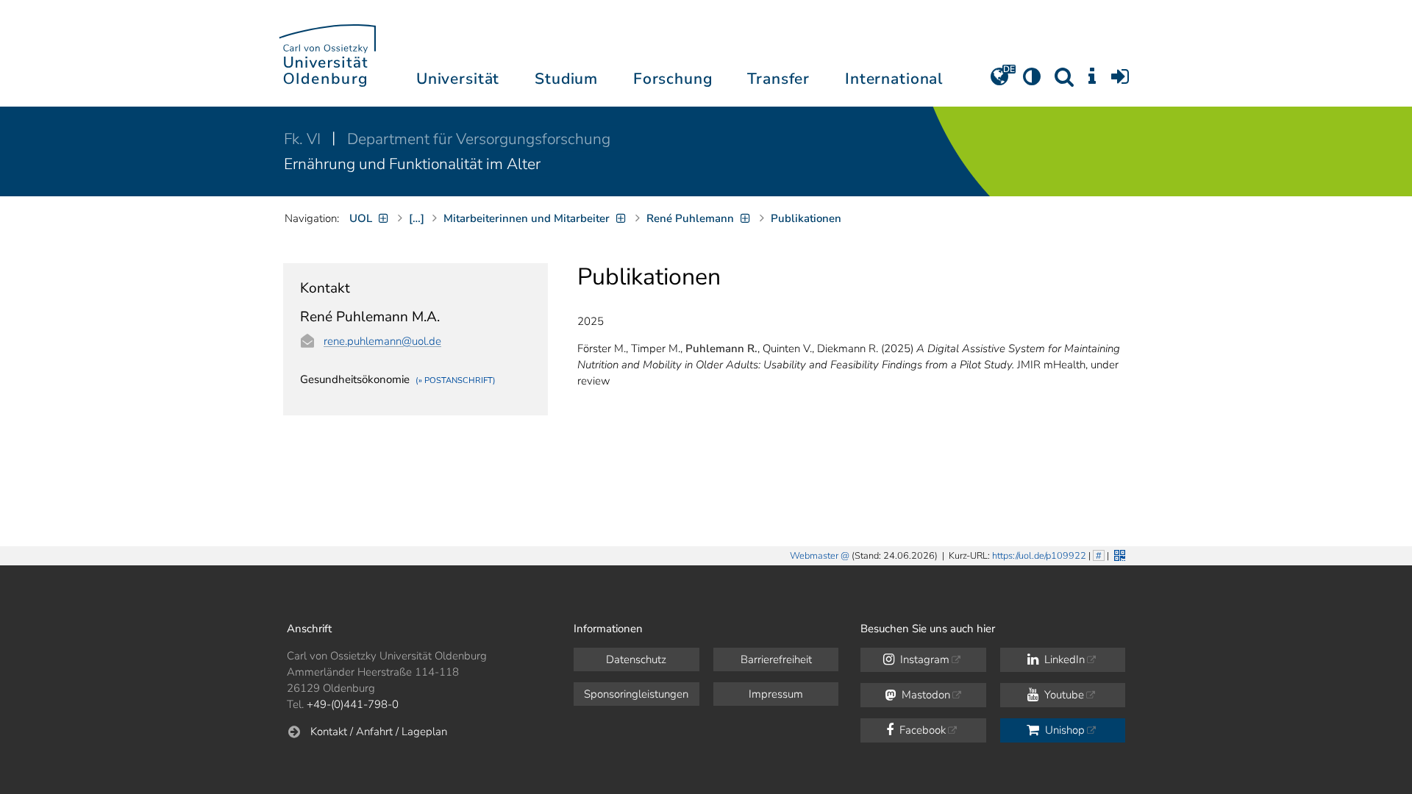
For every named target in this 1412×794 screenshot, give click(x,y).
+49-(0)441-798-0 (353, 704)
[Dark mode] (1032, 82)
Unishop (1063, 730)
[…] (416, 218)
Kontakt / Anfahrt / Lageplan (378, 731)
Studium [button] (566, 78)
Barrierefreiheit (776, 659)
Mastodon (924, 694)
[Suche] (1064, 82)
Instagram (923, 659)
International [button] (894, 78)
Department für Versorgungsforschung (478, 139)
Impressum (776, 694)
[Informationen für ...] (1092, 82)
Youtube (1062, 694)
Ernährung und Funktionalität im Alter (412, 164)
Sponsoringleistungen (636, 694)
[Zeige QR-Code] (1118, 554)
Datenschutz (636, 659)
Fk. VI (304, 139)
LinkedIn (1063, 659)
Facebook (921, 730)
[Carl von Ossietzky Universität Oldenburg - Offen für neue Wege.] (327, 53)
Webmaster (814, 555)
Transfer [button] (778, 78)
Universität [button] (457, 78)
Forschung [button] (673, 78)
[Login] (1120, 82)
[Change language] (999, 82)
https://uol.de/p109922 (1039, 555)
